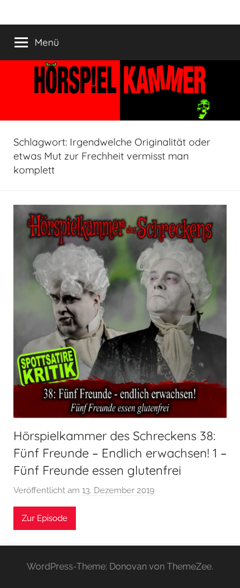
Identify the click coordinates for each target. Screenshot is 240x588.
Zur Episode (45, 518)
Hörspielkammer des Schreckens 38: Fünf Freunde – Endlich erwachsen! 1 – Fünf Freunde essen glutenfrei (120, 453)
